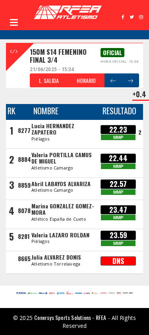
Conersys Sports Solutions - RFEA (70, 317)
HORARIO (86, 80)
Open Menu (14, 22)
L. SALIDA (49, 80)
